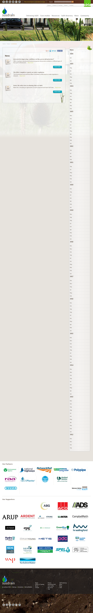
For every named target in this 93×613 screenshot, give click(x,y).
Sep (71, 122)
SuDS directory (67, 15)
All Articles (14, 43)
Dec (71, 90)
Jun (71, 58)
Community (84, 15)
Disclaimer (20, 587)
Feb (71, 83)
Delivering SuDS (32, 15)
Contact (71, 5)
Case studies (45, 15)
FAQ (49, 589)
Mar (71, 105)
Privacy (49, 583)
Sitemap (14, 587)
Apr (71, 80)
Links (60, 587)
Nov (71, 115)
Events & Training (57, 5)
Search (51, 2)
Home (49, 5)
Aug (71, 68)
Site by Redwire (28, 587)
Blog (60, 586)
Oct (71, 118)
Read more (30, 62)
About (65, 5)
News (76, 15)
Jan (71, 61)
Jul (70, 71)
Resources (56, 15)
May (71, 77)
